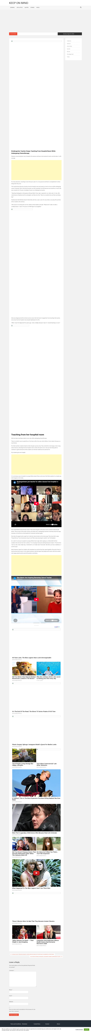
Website (11, 1001)
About (58, 1024)
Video (37, 7)
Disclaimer (24, 1024)
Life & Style (20, 7)
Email (10, 995)
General (12, 7)
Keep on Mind (18, 3)
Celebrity (69, 40)
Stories (32, 7)
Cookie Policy (37, 1024)
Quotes (26, 7)
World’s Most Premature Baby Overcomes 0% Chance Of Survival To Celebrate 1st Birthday (33, 954)
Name (11, 989)
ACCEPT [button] (86, 1029)
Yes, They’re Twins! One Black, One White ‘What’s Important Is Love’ (45, 956)
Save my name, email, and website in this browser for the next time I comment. (22, 1010)
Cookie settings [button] (79, 1029)
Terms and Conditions (16, 1024)
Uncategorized (70, 54)
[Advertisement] (45, 21)
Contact (47, 1024)
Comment (11, 970)
